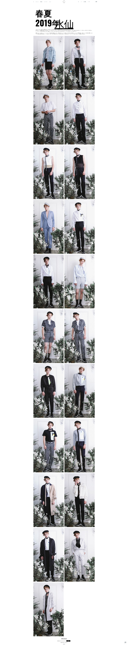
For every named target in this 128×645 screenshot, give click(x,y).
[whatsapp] (66, 638)
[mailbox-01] (62, 638)
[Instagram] (64, 638)
